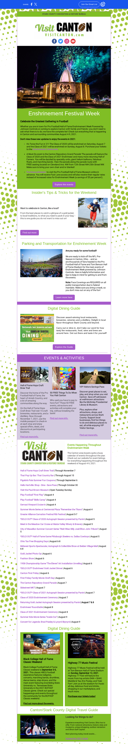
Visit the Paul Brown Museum (34, 490)
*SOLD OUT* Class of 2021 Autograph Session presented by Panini (52, 592)
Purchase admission (36, 172)
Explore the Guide (64, 347)
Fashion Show (27, 558)
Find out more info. (29, 436)
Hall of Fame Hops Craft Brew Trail (37, 470)
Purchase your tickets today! (82, 696)
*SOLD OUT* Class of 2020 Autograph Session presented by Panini (52, 519)
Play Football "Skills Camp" (33, 499)
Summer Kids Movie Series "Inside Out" (38, 617)
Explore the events (64, 184)
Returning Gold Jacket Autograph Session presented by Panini (50, 602)
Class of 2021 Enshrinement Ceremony (39, 612)
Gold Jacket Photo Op (31, 553)
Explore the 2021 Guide (77, 738)
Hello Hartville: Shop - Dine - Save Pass (38, 485)
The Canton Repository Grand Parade (38, 583)
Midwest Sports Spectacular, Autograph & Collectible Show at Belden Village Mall (59, 546)
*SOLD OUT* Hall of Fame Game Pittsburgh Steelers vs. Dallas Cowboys (54, 536)
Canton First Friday (29, 573)
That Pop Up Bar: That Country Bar (37, 475)
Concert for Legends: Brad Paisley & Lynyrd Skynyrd (45, 622)
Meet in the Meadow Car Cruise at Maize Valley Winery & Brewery (51, 524)
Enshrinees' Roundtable (31, 607)
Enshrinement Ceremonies (45, 149)
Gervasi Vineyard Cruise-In (33, 504)
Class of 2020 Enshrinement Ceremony (39, 597)
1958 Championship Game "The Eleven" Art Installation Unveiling (51, 563)
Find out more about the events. (38, 703)
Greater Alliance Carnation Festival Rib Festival (42, 514)
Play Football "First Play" (32, 495)
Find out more (30, 232)
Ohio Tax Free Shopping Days (34, 541)
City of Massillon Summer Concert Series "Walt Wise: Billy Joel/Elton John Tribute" (59, 529)
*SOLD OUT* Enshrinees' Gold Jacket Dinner (41, 568)
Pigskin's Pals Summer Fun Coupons (37, 480)
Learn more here (64, 297)
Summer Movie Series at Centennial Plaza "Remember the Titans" (51, 509)
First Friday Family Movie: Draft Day (37, 578)
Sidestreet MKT (27, 587)
